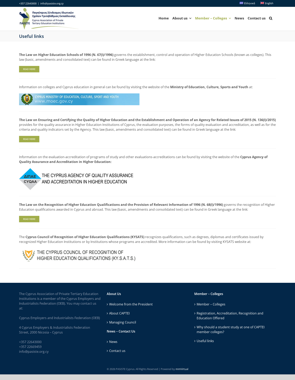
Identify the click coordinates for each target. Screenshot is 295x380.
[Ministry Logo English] (79, 95)
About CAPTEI (119, 313)
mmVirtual (182, 369)
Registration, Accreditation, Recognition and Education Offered (230, 315)
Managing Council (122, 322)
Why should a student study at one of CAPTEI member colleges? (230, 329)
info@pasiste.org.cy (52, 3)
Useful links (205, 341)
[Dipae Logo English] (76, 170)
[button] (270, 18)
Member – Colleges (211, 304)
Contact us (117, 351)
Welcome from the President (131, 304)
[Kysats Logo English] (77, 250)
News (113, 342)
